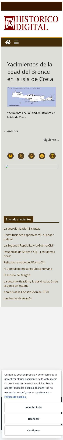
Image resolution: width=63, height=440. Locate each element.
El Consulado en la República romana (28, 269)
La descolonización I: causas (22, 228)
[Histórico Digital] (8, 42)
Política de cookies (15, 396)
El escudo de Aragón (17, 275)
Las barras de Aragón (18, 298)
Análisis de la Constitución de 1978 (26, 292)
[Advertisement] (31, 339)
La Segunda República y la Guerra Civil (29, 245)
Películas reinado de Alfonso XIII (25, 262)
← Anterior (11, 131)
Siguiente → (51, 140)
